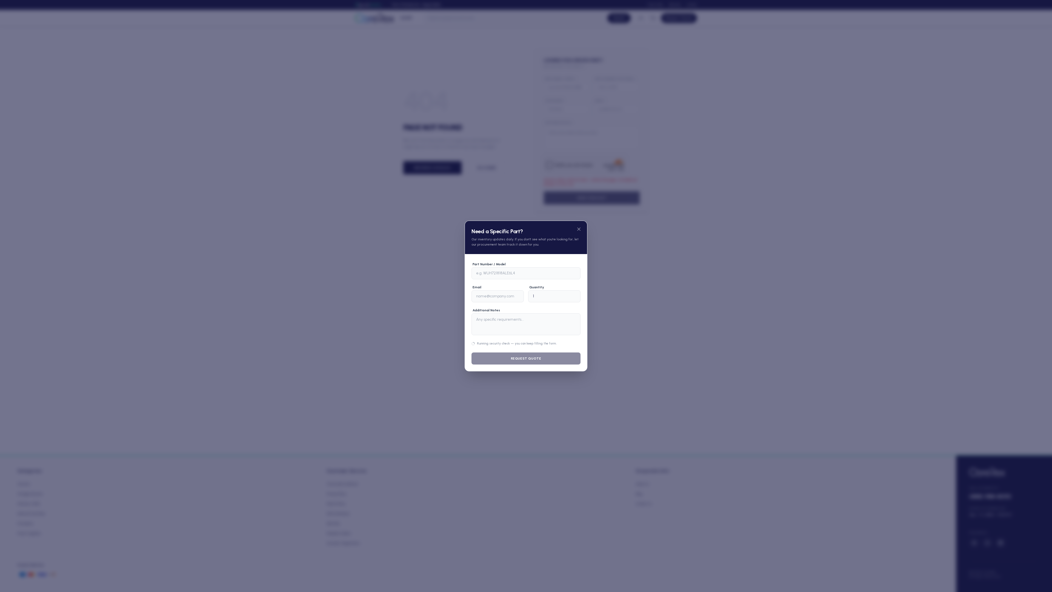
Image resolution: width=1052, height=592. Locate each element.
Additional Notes (486, 299)
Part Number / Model (489, 253)
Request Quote (526, 369)
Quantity (536, 276)
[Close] (579, 218)
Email (477, 276)
